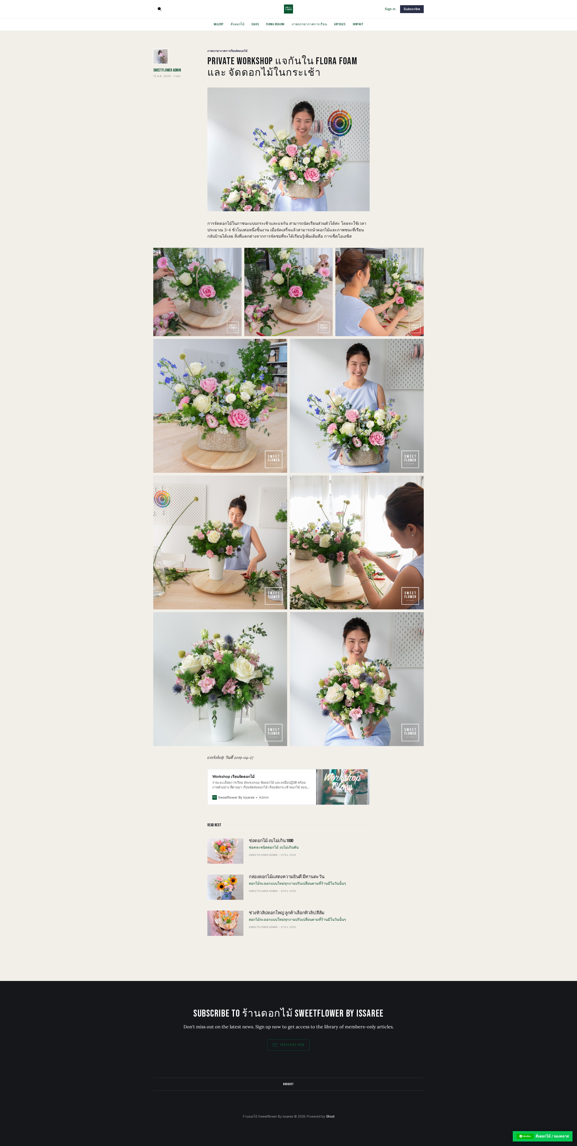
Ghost (330, 1116)
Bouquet (288, 1084)
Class (255, 24)
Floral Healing (275, 24)
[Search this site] (160, 9)
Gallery (219, 24)
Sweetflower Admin (167, 70)
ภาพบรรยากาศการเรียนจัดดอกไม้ (227, 51)
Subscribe (412, 9)
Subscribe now (292, 1045)
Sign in (390, 9)
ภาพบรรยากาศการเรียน (309, 24)
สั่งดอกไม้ (237, 24)
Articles (339, 24)
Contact (358, 24)
